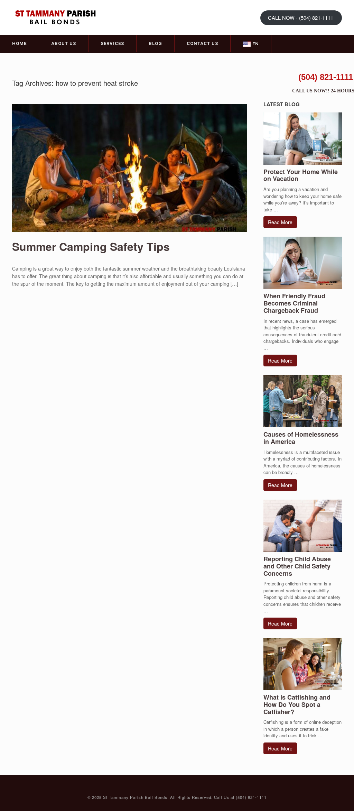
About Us (63, 43)
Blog (155, 43)
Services (112, 43)
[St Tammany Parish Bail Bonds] (55, 17)
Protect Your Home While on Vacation (300, 175)
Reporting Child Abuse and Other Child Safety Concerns (297, 566)
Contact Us (202, 43)
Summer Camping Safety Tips (91, 246)
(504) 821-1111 (325, 77)
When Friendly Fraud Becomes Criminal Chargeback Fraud (294, 303)
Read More (280, 222)
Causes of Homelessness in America (300, 438)
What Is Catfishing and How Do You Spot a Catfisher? (296, 704)
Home (19, 43)
